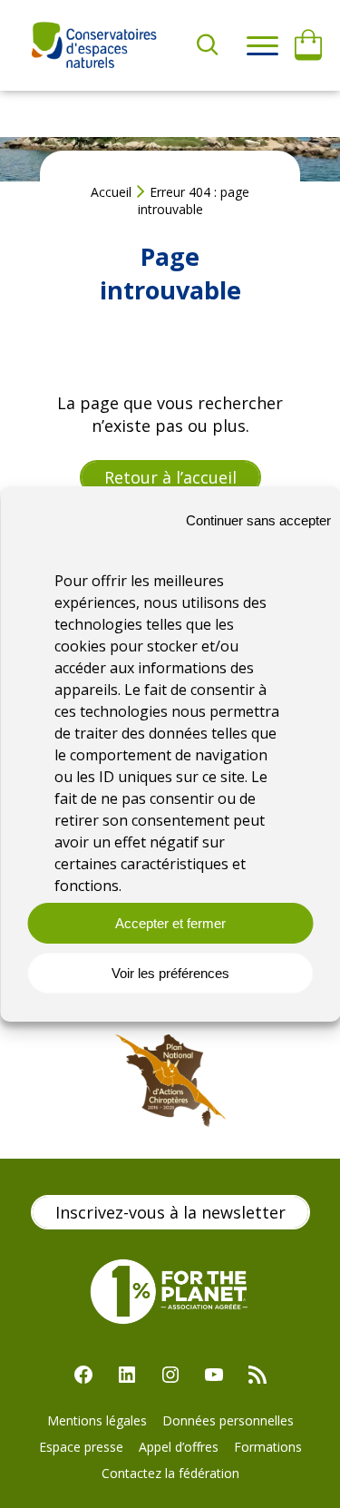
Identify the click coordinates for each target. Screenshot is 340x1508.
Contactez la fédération (170, 1473)
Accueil (111, 192)
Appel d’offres (179, 1446)
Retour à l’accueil (170, 477)
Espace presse (81, 1446)
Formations (268, 1446)
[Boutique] (308, 45)
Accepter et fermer (170, 923)
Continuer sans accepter (258, 520)
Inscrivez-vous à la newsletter (170, 1212)
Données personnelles (228, 1420)
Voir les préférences (170, 973)
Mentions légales (97, 1420)
